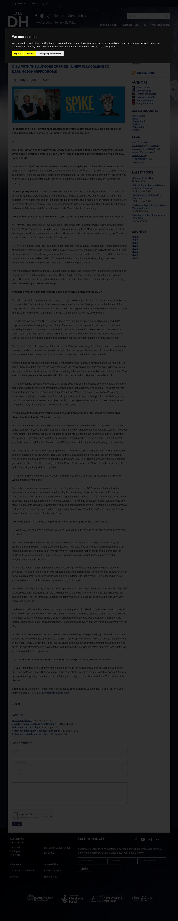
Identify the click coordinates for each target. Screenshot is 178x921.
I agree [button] (17, 53)
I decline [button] (30, 53)
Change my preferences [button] (50, 53)
